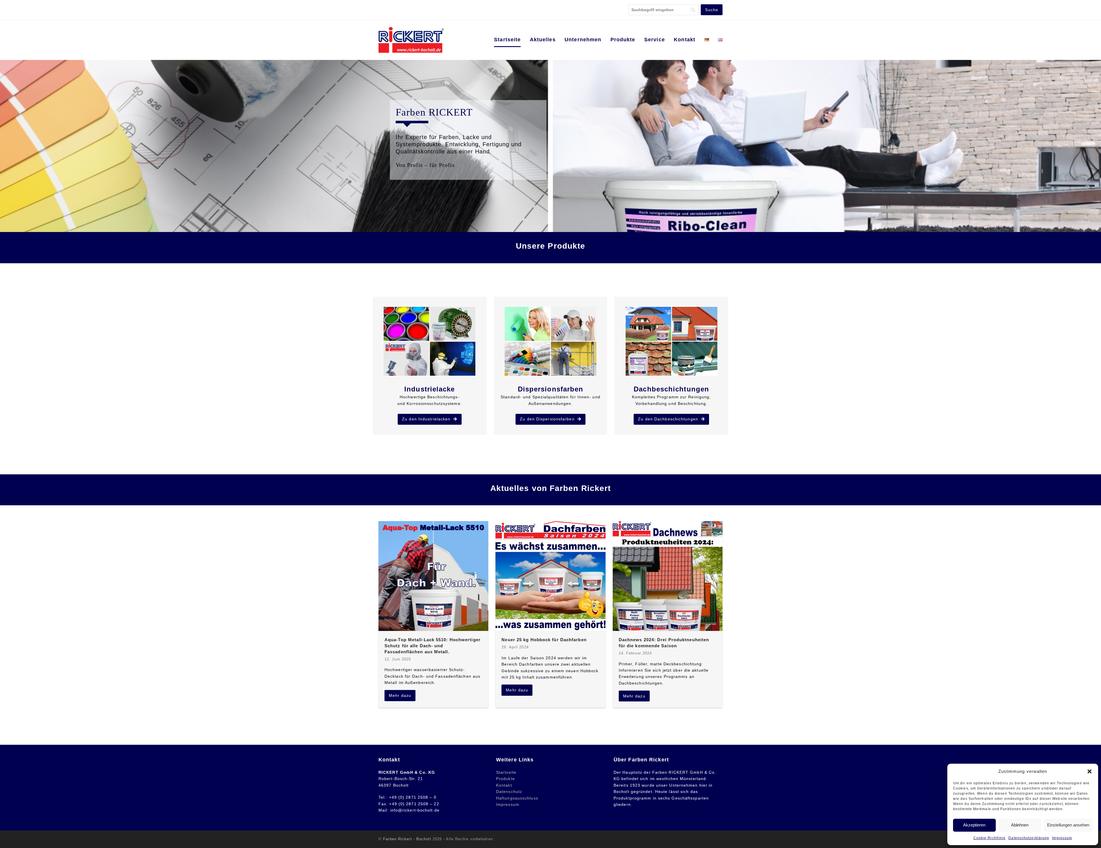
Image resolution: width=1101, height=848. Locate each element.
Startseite (506, 772)
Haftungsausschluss (517, 798)
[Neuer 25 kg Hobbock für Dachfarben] (550, 575)
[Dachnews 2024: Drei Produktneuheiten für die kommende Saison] (668, 575)
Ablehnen (1019, 824)
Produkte (505, 778)
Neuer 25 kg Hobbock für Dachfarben (543, 639)
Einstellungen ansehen (1068, 824)
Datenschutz (509, 791)
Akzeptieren (974, 824)
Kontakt (504, 785)
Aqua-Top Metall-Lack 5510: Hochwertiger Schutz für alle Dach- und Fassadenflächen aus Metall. (432, 645)
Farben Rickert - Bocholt (407, 839)
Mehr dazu (400, 695)
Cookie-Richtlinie (989, 838)
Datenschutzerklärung (1028, 838)
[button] (1089, 771)
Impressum (1062, 838)
